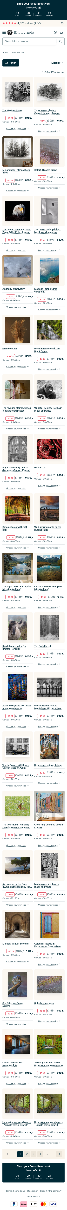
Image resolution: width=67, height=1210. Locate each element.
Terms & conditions (15, 1191)
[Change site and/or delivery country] (62, 23)
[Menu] (4, 32)
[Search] (60, 41)
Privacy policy (33, 1196)
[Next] (59, 1154)
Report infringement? (50, 1191)
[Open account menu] (55, 32)
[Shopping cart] (61, 32)
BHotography (24, 32)
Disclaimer (32, 1191)
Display (55, 63)
